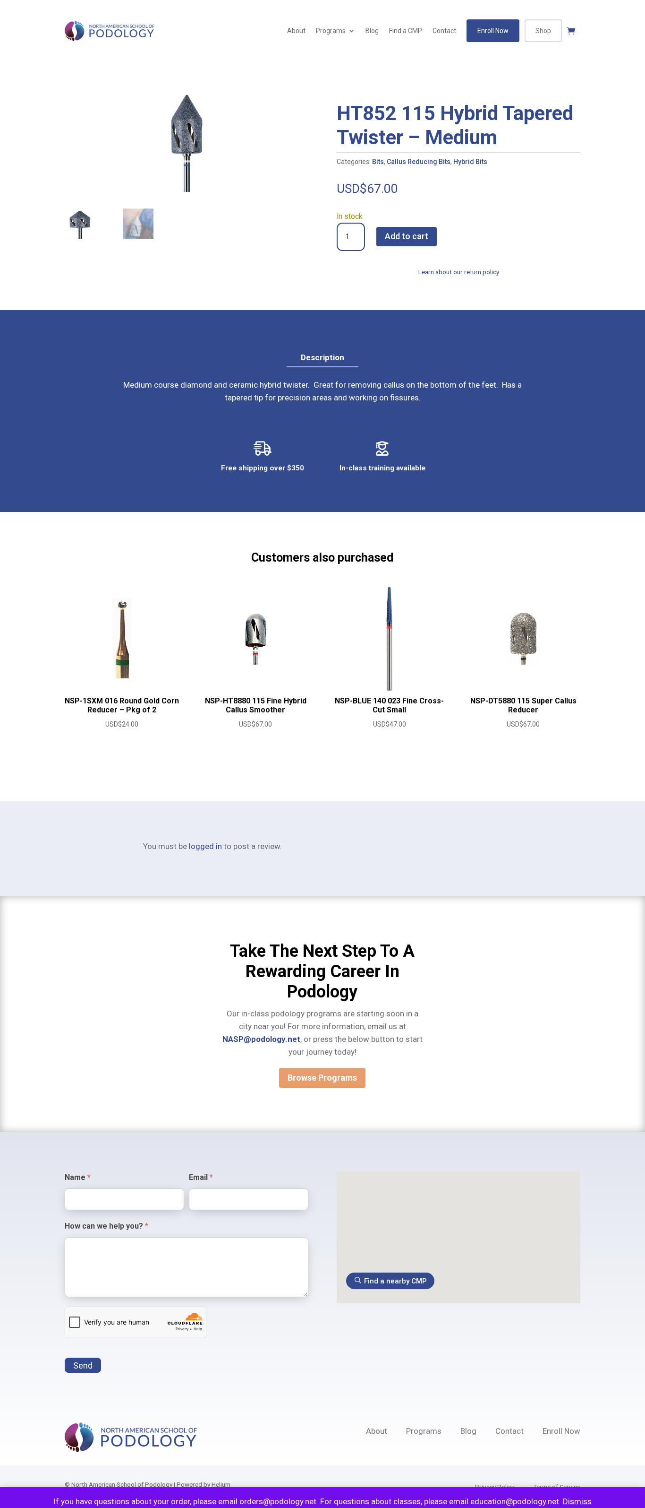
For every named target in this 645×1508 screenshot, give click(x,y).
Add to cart (406, 236)
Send (83, 1365)
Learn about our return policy (458, 272)
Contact (444, 31)
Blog (372, 31)
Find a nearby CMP (395, 1281)
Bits (378, 161)
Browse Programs (322, 1078)
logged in (205, 846)
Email (201, 1177)
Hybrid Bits (470, 161)
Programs (331, 31)
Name (78, 1177)
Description (322, 357)
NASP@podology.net (261, 1039)
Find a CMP (405, 31)
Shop (543, 31)
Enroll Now (493, 31)
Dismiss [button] (577, 1501)
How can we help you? (106, 1226)
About (296, 31)
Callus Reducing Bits (418, 161)
